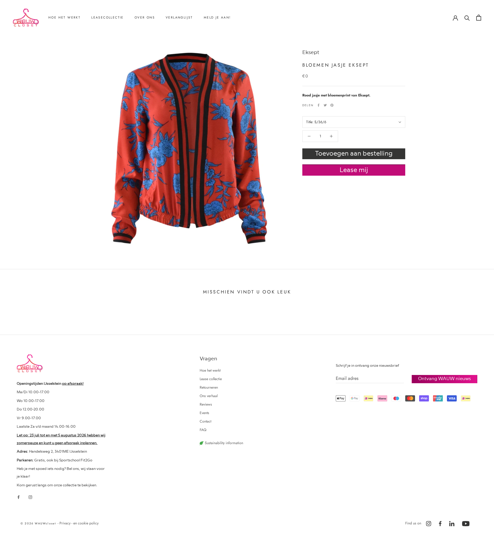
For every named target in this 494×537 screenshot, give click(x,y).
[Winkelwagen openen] (478, 18)
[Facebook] (318, 105)
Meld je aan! (217, 17)
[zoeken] (467, 17)
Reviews (147, 52)
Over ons (145, 17)
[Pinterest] (331, 105)
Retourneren (64, 44)
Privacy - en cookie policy (79, 523)
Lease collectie (211, 378)
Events (204, 412)
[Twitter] (325, 105)
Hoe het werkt (64, 17)
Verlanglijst (179, 17)
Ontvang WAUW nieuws (444, 378)
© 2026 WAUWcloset (39, 523)
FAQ (203, 429)
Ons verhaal (150, 44)
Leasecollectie (107, 17)
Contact (147, 61)
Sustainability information (223, 442)
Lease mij (354, 169)
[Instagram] (30, 497)
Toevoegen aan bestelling (354, 153)
